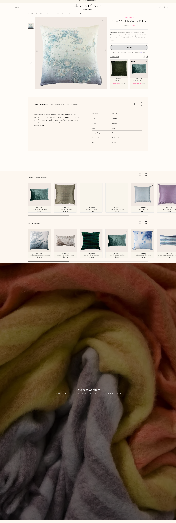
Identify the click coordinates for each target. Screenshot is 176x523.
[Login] (164, 7)
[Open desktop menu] (7, 7)
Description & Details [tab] (41, 104)
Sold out (129, 47)
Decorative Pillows (45, 13)
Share (138, 104)
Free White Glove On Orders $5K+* (88, 1)
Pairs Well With (114, 56)
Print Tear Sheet (72, 104)
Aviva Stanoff (129, 17)
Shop (29, 13)
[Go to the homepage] (88, 9)
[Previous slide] (31, 21)
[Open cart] (168, 7)
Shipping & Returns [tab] (57, 104)
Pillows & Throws (35, 13)
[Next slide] (31, 63)
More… (112, 40)
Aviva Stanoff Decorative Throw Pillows (61, 13)
